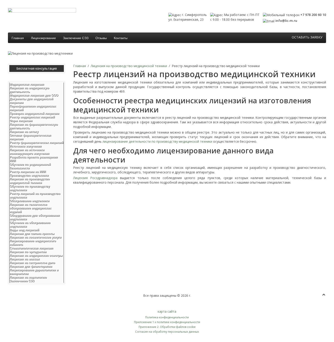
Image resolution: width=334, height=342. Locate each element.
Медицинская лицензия (27, 84)
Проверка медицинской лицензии (34, 113)
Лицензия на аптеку (24, 131)
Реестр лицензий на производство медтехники (35, 195)
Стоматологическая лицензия (31, 248)
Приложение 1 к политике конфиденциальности (167, 322)
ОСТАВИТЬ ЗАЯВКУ (307, 37)
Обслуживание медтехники (29, 201)
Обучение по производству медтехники (30, 188)
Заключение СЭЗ (75, 37)
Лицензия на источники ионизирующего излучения (29, 151)
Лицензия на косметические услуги (35, 237)
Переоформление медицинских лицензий (33, 107)
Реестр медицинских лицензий (32, 117)
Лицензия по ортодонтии (28, 251)
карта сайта (167, 311)
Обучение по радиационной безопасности (30, 166)
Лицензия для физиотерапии (31, 266)
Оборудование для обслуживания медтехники (35, 217)
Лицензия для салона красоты (32, 233)
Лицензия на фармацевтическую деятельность (34, 126)
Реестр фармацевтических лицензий (36, 142)
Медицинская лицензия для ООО (34, 95)
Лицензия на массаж (25, 259)
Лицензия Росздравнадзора (95, 178)
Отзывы (101, 37)
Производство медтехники (29, 175)
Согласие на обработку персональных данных (167, 332)
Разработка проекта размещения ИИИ (34, 158)
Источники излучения (26, 146)
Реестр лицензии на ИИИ (28, 171)
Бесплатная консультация (36, 68)
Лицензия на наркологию (28, 277)
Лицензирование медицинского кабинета (33, 242)
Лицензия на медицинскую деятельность (29, 89)
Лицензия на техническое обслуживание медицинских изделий (30, 208)
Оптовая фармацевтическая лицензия (30, 137)
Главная (18, 37)
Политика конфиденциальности (167, 317)
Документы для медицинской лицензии (31, 100)
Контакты (120, 37)
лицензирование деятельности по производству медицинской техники (157, 141)
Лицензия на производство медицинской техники (129, 66)
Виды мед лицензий (24, 230)
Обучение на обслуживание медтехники (30, 224)
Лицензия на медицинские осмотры (36, 255)
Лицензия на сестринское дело (32, 262)
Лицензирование (43, 37)
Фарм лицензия (21, 120)
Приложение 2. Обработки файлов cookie (167, 327)
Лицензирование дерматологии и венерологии (34, 271)
